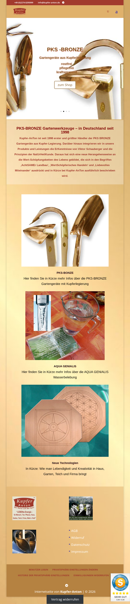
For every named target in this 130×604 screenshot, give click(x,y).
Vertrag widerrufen (65, 599)
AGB (74, 531)
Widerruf (77, 538)
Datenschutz (80, 544)
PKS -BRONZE (65, 49)
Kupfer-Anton (71, 591)
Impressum (79, 551)
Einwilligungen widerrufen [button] (91, 575)
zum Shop (65, 85)
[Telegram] (63, 2)
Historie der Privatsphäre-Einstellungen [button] (43, 575)
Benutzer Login (38, 569)
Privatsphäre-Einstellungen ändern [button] (75, 569)
